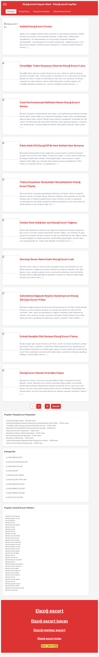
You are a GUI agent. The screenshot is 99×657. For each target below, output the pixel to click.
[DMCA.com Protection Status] (49, 647)
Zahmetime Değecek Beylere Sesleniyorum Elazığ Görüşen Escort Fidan (32, 423)
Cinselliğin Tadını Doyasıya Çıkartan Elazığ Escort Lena (26, 426)
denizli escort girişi (12, 568)
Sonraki (55, 406)
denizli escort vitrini (12, 586)
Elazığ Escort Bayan (41, 11)
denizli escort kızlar (12, 540)
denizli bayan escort (12, 518)
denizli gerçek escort (12, 584)
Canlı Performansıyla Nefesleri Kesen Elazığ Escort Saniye (27, 440)
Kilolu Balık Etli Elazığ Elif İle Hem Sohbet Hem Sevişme (26, 428)
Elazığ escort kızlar (49, 638)
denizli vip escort (11, 557)
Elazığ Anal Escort (14, 466)
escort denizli (10, 520)
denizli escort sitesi (12, 553)
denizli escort (10, 523)
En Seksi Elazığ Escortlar (15, 421)
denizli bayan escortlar (13, 560)
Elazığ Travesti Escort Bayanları (17, 431)
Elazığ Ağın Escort (14, 457)
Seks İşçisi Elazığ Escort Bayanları (18, 435)
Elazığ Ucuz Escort (14, 497)
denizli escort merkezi (13, 566)
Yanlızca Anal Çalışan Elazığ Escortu (19, 443)
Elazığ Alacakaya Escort (17, 462)
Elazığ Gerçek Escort (15, 484)
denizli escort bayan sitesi (14, 588)
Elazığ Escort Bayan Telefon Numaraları (20, 433)
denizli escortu (10, 533)
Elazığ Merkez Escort (62, 11)
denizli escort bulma (12, 575)
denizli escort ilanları (12, 536)
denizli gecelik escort (13, 544)
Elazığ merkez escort (49, 630)
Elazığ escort (49, 610)
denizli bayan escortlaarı (14, 564)
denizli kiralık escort (12, 549)
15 (47, 406)
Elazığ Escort (24, 11)
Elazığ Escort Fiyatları (16, 480)
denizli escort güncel (12, 570)
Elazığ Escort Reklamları (14, 438)
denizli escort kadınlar (13, 542)
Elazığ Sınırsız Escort (15, 493)
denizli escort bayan (12, 516)
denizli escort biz (11, 590)
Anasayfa (11, 11)
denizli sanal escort (12, 538)
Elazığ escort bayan (49, 621)
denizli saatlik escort (12, 547)
